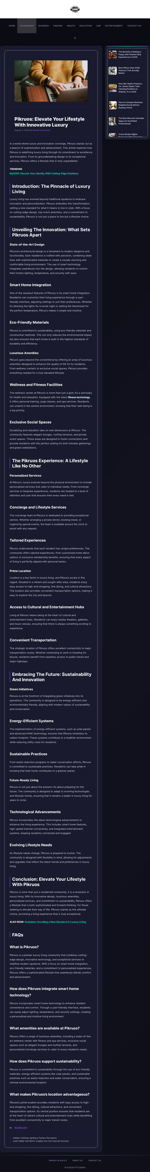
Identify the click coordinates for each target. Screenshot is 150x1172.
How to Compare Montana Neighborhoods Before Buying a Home (131, 105)
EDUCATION (86, 26)
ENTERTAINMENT (114, 26)
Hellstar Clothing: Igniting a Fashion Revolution (35, 1138)
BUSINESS (44, 26)
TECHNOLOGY (26, 26)
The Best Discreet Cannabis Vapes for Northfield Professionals (131, 121)
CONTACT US (134, 26)
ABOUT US (78, 1160)
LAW (98, 26)
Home (12, 26)
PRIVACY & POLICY (58, 1160)
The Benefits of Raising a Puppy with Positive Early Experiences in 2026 (130, 54)
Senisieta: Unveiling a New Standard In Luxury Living (55, 921)
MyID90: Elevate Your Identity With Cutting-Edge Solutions (44, 173)
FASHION (58, 26)
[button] (75, 38)
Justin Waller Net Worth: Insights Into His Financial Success (41, 1141)
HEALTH (71, 26)
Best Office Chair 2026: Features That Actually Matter (129, 70)
